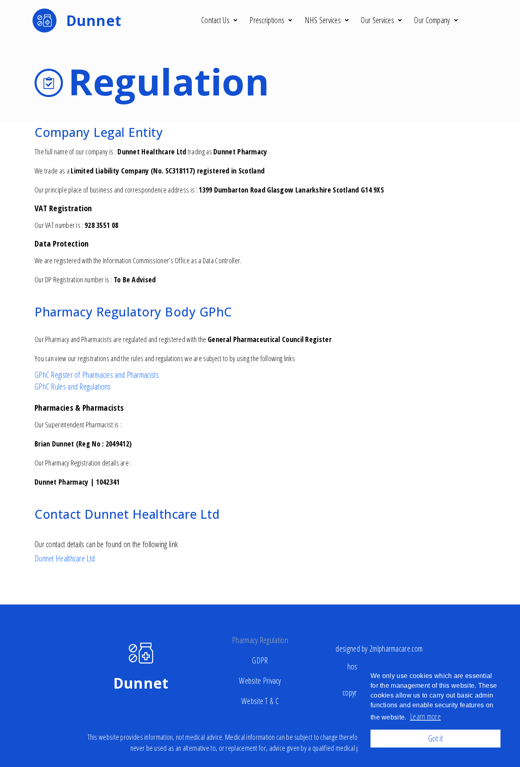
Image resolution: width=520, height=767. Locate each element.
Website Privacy (260, 680)
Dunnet (141, 683)
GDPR (260, 660)
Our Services (377, 20)
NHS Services (323, 20)
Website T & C (260, 701)
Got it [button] (435, 738)
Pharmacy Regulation (260, 640)
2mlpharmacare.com (395, 648)
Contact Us (215, 20)
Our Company (432, 20)
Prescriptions (266, 20)
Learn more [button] (425, 716)
